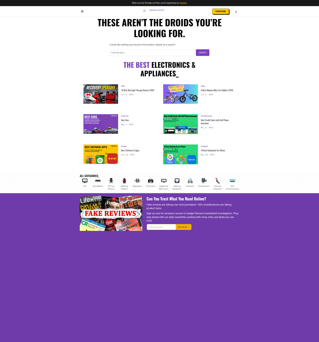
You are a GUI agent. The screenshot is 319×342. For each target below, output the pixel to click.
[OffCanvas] (82, 11)
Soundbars (98, 186)
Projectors (204, 186)
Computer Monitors (163, 187)
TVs (84, 186)
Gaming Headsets (177, 187)
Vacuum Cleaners (217, 187)
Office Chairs (111, 187)
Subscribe (220, 11)
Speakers (137, 186)
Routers (190, 186)
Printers (150, 186)
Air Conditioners (232, 187)
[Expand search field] (236, 12)
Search (202, 52)
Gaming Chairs (124, 187)
